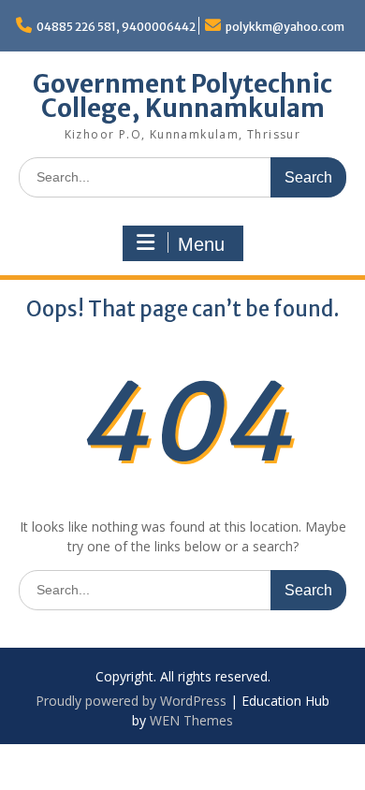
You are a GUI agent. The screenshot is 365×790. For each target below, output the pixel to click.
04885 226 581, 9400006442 (116, 27)
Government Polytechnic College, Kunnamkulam (182, 96)
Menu (201, 244)
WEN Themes (191, 720)
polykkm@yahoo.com (285, 27)
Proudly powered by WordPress (131, 701)
